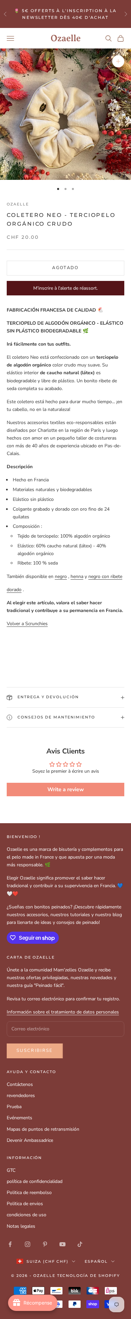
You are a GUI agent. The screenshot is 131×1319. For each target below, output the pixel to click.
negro (61, 576)
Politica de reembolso (29, 1192)
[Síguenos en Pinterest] (45, 1244)
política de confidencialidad (34, 1181)
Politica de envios (25, 1203)
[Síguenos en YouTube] (62, 1244)
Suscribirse (34, 1051)
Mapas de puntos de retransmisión (43, 1129)
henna (77, 576)
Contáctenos (20, 1084)
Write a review (65, 789)
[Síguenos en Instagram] (27, 1244)
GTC (11, 1170)
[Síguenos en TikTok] (80, 1244)
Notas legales (21, 1226)
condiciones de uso (26, 1215)
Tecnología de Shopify (88, 1275)
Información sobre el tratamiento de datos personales (63, 1012)
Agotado (65, 268)
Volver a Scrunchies (27, 623)
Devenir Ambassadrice (30, 1140)
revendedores (21, 1095)
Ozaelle (18, 204)
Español (96, 1261)
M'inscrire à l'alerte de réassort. (65, 288)
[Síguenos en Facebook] (10, 1244)
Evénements (19, 1118)
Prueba (14, 1106)
